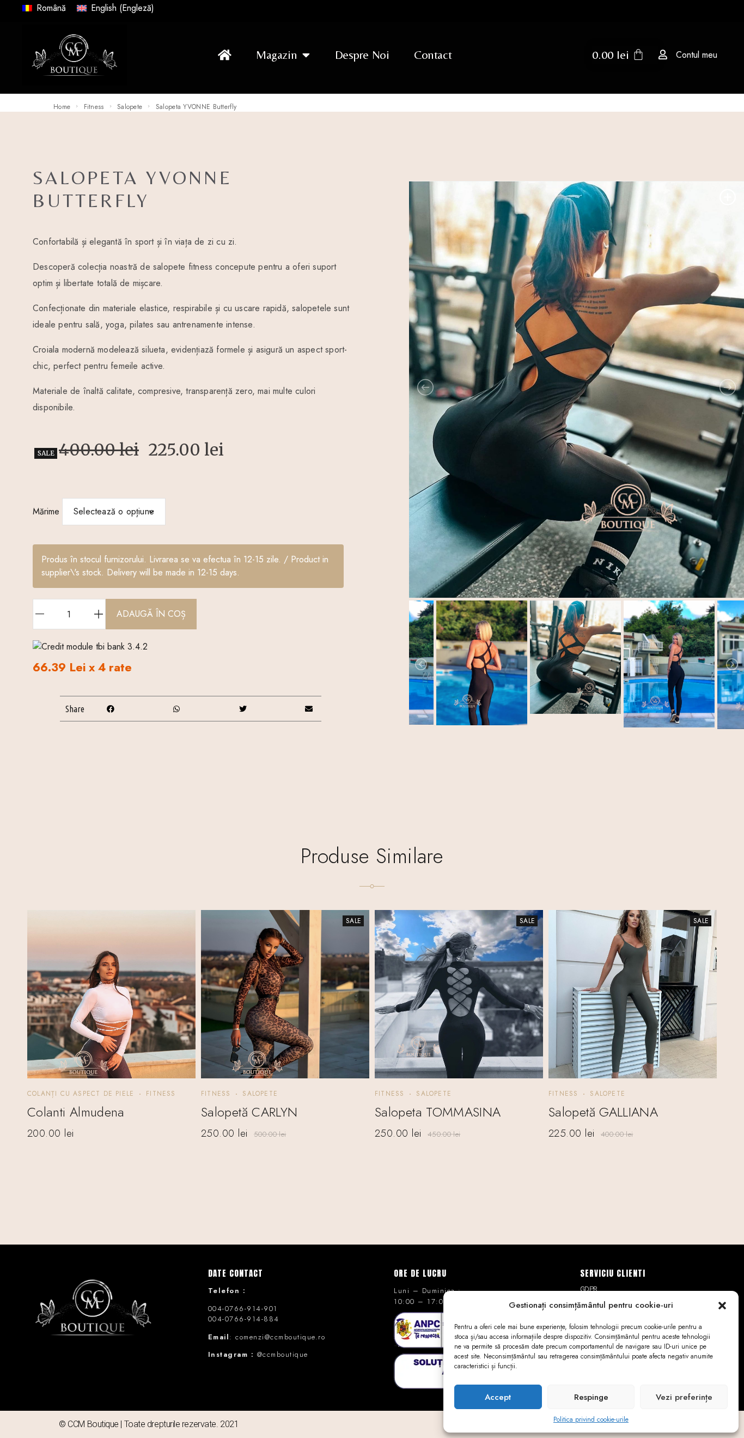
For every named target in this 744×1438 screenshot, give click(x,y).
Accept (498, 1397)
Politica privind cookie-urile (591, 1419)
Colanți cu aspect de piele (80, 1094)
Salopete (129, 107)
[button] (722, 1305)
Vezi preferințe (684, 1397)
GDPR (588, 1289)
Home (61, 107)
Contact (433, 55)
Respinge (591, 1397)
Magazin (276, 55)
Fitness (94, 107)
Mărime (46, 511)
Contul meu (696, 54)
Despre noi (362, 55)
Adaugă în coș (151, 614)
